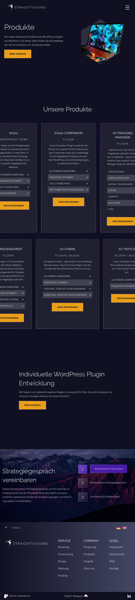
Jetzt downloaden (68, 201)
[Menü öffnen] (127, 7)
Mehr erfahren (18, 53)
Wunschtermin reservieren (108, 468)
